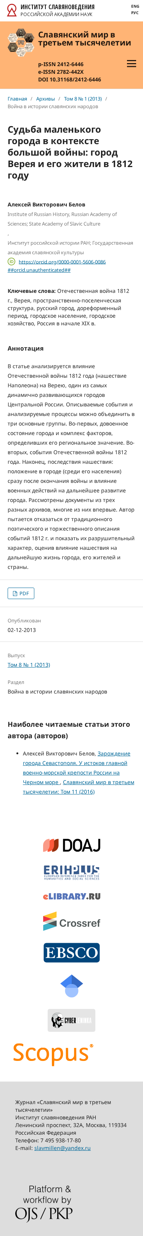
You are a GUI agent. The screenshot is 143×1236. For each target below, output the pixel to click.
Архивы (45, 98)
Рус (134, 12)
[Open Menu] (131, 63)
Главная (17, 98)
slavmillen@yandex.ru (62, 1148)
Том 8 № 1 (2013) (83, 98)
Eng (135, 6)
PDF (23, 593)
